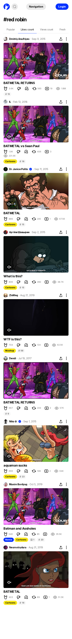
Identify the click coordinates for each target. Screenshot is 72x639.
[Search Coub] (15, 6)
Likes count (27, 29)
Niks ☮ (13, 421)
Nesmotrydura (17, 547)
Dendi (12, 358)
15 (7, 94)
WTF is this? (12, 339)
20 (41, 539)
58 (20, 350)
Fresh (63, 29)
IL (10, 102)
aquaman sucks (15, 465)
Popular (11, 29)
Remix (8, 539)
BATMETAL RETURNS (19, 83)
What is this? (13, 276)
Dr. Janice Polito (18, 169)
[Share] (61, 39)
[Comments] (27, 88)
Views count (46, 29)
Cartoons (10, 161)
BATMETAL (11, 213)
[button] (5, 88)
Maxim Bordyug (18, 484)
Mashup (9, 350)
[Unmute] (9, 74)
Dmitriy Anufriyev (19, 39)
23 (22, 476)
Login (62, 6)
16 (22, 161)
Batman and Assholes (19, 528)
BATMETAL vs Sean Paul (21, 146)
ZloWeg (13, 295)
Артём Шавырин (19, 232)
